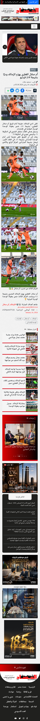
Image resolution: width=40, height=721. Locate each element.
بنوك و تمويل (24, 706)
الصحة (31, 701)
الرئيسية (32, 687)
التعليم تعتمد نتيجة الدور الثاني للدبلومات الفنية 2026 (20, 513)
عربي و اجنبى (8, 697)
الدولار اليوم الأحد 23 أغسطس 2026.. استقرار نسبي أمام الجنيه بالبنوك (21, 504)
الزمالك (34, 318)
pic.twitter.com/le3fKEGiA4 (28, 307)
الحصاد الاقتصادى (30, 697)
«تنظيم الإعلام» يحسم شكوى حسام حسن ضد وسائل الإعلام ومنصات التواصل (21, 548)
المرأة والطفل (11, 701)
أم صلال (26, 318)
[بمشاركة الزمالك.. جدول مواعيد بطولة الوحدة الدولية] (32, 406)
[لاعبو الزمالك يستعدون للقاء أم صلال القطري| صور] (32, 383)
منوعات (18, 697)
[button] (35, 47)
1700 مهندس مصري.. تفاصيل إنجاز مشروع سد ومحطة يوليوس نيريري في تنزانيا (21, 521)
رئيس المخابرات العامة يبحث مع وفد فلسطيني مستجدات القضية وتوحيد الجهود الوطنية (21, 539)
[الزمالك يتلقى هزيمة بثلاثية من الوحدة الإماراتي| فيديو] (32, 395)
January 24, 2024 (32, 312)
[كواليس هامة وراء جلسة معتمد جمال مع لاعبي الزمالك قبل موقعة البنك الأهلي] (32, 337)
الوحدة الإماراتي (31, 322)
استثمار (13, 706)
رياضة (18, 692)
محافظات (22, 701)
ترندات (31, 418)
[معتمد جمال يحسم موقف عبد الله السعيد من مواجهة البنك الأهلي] (32, 360)
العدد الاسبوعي (20, 711)
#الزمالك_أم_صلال (9, 304)
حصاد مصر (22, 687)
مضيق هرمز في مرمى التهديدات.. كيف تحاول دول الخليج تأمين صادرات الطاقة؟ (21, 530)
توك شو (34, 706)
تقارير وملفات (10, 687)
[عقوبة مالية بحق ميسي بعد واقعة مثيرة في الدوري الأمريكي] (20, 44)
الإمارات (18, 318)
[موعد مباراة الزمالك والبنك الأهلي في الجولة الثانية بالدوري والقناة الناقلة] (32, 349)
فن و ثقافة (27, 692)
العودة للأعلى (21, 667)
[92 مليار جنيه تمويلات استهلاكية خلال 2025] (20, 434)
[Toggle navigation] (34, 26)
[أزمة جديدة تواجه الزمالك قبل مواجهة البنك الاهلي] (32, 372)
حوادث (11, 692)
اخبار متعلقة (32, 329)
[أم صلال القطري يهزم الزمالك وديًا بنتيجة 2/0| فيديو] (12, 90)
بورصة (5, 706)
